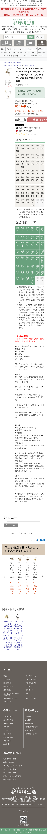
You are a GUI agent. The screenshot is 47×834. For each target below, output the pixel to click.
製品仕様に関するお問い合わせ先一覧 (24, 15)
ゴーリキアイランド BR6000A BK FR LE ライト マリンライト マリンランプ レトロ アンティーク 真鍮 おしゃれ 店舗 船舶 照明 (18, 635)
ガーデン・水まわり (30, 52)
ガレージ (22, 49)
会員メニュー (30, 44)
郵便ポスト (41, 49)
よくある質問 (27, 32)
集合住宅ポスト (5, 52)
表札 (25, 56)
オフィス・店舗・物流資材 (10, 56)
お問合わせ (23, 811)
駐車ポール (41, 52)
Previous (4, 577)
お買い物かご (41, 44)
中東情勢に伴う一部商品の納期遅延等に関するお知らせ (24, 10)
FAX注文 (9, 32)
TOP (4, 62)
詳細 (38, 37)
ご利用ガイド (38, 32)
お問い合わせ (19, 44)
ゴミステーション (11, 49)
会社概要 (17, 32)
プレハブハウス (23, 59)
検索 (31, 37)
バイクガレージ (32, 49)
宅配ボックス (17, 52)
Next (42, 576)
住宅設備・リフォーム (38, 56)
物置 (2, 49)
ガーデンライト (28, 65)
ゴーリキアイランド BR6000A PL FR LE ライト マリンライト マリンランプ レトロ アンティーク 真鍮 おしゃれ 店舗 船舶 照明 (8, 635)
